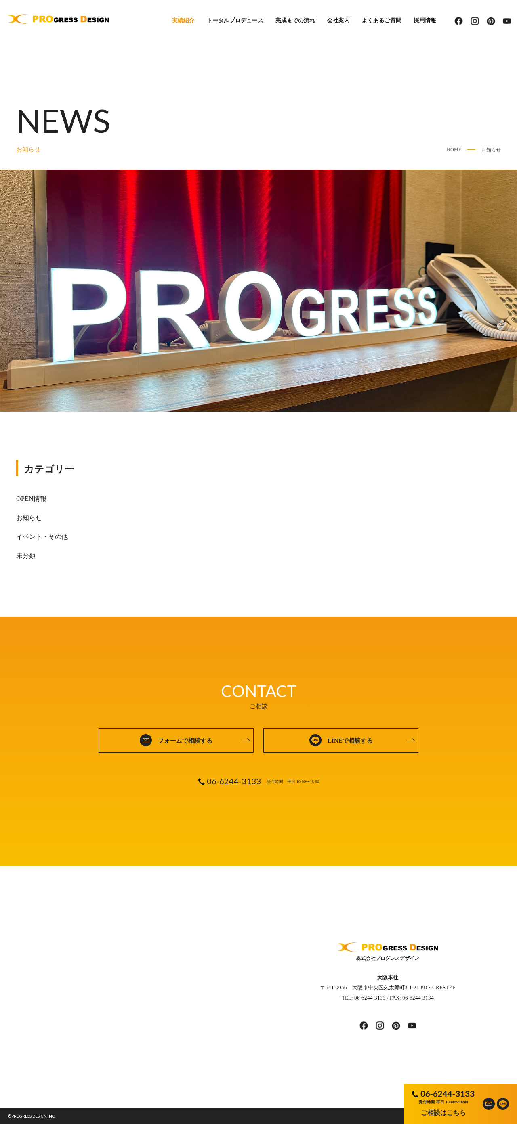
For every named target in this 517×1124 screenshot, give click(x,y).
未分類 (26, 555)
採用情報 (425, 20)
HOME (454, 150)
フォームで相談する (185, 740)
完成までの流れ (295, 20)
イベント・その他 (42, 536)
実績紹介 (183, 20)
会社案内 (338, 20)
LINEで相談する (350, 740)
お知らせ (491, 150)
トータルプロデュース (235, 20)
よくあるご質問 (381, 20)
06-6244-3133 (447, 1093)
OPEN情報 (31, 498)
